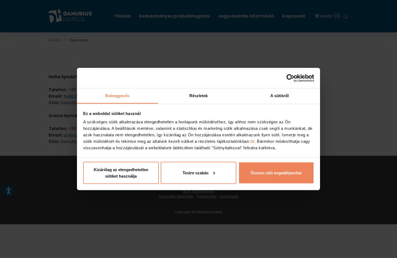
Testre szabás (195, 172)
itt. (252, 141)
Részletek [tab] (198, 95)
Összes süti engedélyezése (276, 172)
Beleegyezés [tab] (117, 95)
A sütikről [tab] (279, 95)
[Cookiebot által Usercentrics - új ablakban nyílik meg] (290, 78)
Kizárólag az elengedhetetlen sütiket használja (121, 172)
